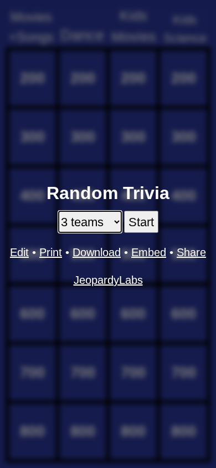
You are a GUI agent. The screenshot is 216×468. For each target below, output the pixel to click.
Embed (148, 252)
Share (191, 252)
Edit (19, 252)
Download (97, 252)
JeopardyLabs (108, 280)
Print (50, 252)
